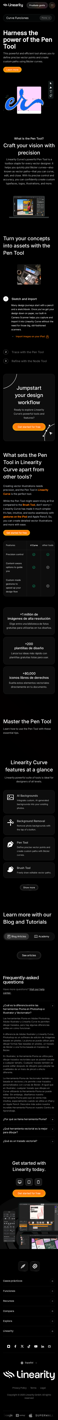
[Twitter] (22, 1346)
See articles (29, 955)
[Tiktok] (28, 1346)
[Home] (13, 5)
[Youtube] (35, 1346)
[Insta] (8, 1346)
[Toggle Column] (52, 1281)
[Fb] (15, 1346)
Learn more (12, 69)
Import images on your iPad (30, 336)
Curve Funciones (17, 18)
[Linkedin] (42, 1346)
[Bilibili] (49, 1346)
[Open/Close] (52, 5)
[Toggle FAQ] (52, 1005)
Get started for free (29, 426)
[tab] (16, 936)
